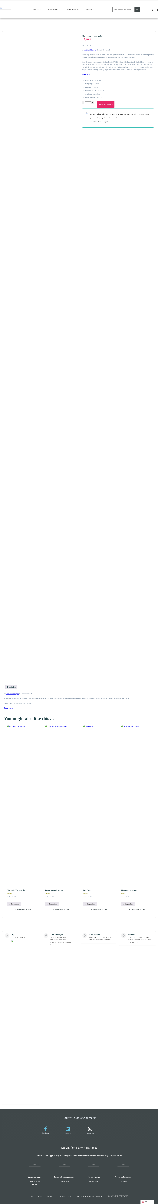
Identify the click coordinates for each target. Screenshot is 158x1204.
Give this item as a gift (23, 909)
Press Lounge (123, 1181)
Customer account (35, 1181)
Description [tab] (11, 687)
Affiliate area (64, 1181)
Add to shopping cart (106, 104)
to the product (14, 904)
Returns (34, 1184)
